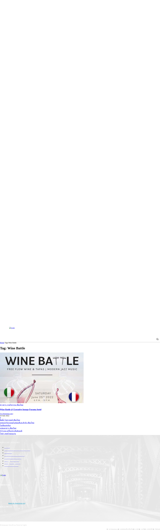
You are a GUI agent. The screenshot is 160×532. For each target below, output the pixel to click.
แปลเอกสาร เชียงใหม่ (8, 428)
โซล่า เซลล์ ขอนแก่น (8, 434)
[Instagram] (13, 513)
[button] (157, 339)
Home (2, 343)
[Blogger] (2, 513)
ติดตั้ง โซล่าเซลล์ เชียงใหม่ (10, 420)
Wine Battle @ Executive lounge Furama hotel (20, 409)
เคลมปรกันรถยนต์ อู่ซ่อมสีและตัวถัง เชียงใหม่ (17, 423)
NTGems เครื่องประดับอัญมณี (11, 431)
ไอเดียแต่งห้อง (5, 425)
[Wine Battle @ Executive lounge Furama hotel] (42, 402)
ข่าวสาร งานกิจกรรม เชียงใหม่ (11, 405)
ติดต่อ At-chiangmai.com (16, 503)
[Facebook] (8, 513)
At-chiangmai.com (6, 414)
